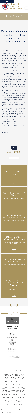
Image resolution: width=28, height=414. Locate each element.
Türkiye (19, 401)
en (25, 1)
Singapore (12, 397)
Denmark (6, 381)
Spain (8, 398)
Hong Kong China (6, 385)
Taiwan (17, 400)
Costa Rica (21, 378)
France (14, 383)
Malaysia (22, 390)
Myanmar (18, 391)
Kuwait (3, 388)
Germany (8, 384)
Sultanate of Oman (21, 398)
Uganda (4, 403)
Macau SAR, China (15, 390)
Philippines (4, 394)
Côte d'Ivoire (6, 380)
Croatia (12, 380)
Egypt (22, 381)
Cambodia (5, 377)
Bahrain (16, 374)
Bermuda (7, 375)
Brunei (16, 375)
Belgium (22, 374)
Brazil (11, 375)
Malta (2, 391)
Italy (10, 387)
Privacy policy (8, 412)
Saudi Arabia (6, 397)
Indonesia (23, 385)
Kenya (17, 387)
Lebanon (9, 388)
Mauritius (8, 391)
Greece (20, 384)
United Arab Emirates (12, 403)
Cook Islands (13, 378)
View (14, 157)
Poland (10, 394)
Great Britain (14, 384)
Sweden (5, 400)
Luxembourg (6, 390)
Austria (11, 374)
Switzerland (11, 400)
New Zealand (15, 393)
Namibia (23, 391)
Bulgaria (21, 375)
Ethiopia (4, 383)
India (18, 385)
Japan (13, 387)
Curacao (17, 380)
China (22, 377)
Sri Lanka (13, 398)
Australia (5, 374)
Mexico (13, 391)
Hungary (13, 385)
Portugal (15, 394)
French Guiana (21, 383)
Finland (9, 383)
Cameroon (12, 377)
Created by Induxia (21, 364)
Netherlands (8, 393)
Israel (6, 387)
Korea (22, 387)
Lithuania (22, 388)
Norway (21, 393)
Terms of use (13, 364)
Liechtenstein (15, 388)
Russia (23, 396)
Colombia (6, 378)
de (23, 1)
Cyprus (22, 380)
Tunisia (14, 401)
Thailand (9, 401)
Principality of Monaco (14, 396)
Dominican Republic (14, 381)
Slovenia (18, 397)
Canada (17, 377)
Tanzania (22, 400)
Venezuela (14, 404)
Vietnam (20, 404)
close (26, 410)
